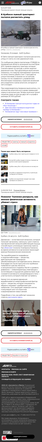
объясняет (8, 248)
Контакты (6, 369)
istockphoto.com (14, 232)
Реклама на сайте (19, 369)
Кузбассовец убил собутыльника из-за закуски (23, 166)
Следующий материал (20, 436)
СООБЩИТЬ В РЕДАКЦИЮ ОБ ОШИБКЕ (16, 379)
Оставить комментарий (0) (21, 127)
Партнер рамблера (18, 432)
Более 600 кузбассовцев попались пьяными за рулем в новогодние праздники (23, 160)
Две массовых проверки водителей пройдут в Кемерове (18, 109)
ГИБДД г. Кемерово (13, 49)
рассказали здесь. (15, 297)
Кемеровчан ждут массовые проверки (21, 112)
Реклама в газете (9, 372)
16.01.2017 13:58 (6, 8)
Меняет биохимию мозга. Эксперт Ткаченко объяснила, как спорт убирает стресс (19, 313)
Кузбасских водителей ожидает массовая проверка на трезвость (22, 179)
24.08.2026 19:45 (6, 190)
